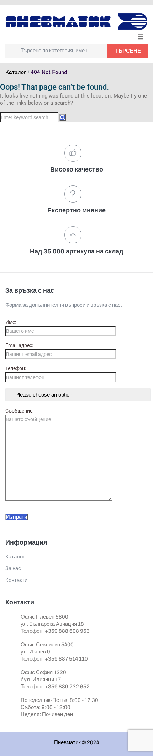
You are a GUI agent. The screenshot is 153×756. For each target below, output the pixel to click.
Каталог (15, 72)
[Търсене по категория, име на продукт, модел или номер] (56, 51)
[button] (140, 36)
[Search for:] (29, 117)
